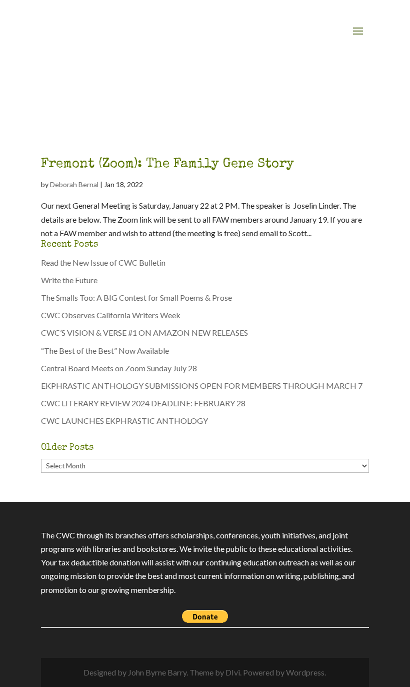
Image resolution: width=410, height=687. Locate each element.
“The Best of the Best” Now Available (105, 350)
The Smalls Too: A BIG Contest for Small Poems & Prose (136, 297)
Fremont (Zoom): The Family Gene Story (167, 164)
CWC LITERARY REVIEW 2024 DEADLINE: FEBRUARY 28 (143, 403)
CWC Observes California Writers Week (110, 315)
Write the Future (69, 280)
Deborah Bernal (74, 184)
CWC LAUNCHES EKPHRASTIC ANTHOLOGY (124, 420)
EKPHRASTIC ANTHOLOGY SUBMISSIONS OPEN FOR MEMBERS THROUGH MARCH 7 (201, 385)
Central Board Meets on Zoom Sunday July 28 (120, 368)
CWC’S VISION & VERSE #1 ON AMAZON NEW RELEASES (144, 332)
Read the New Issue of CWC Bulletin (103, 262)
